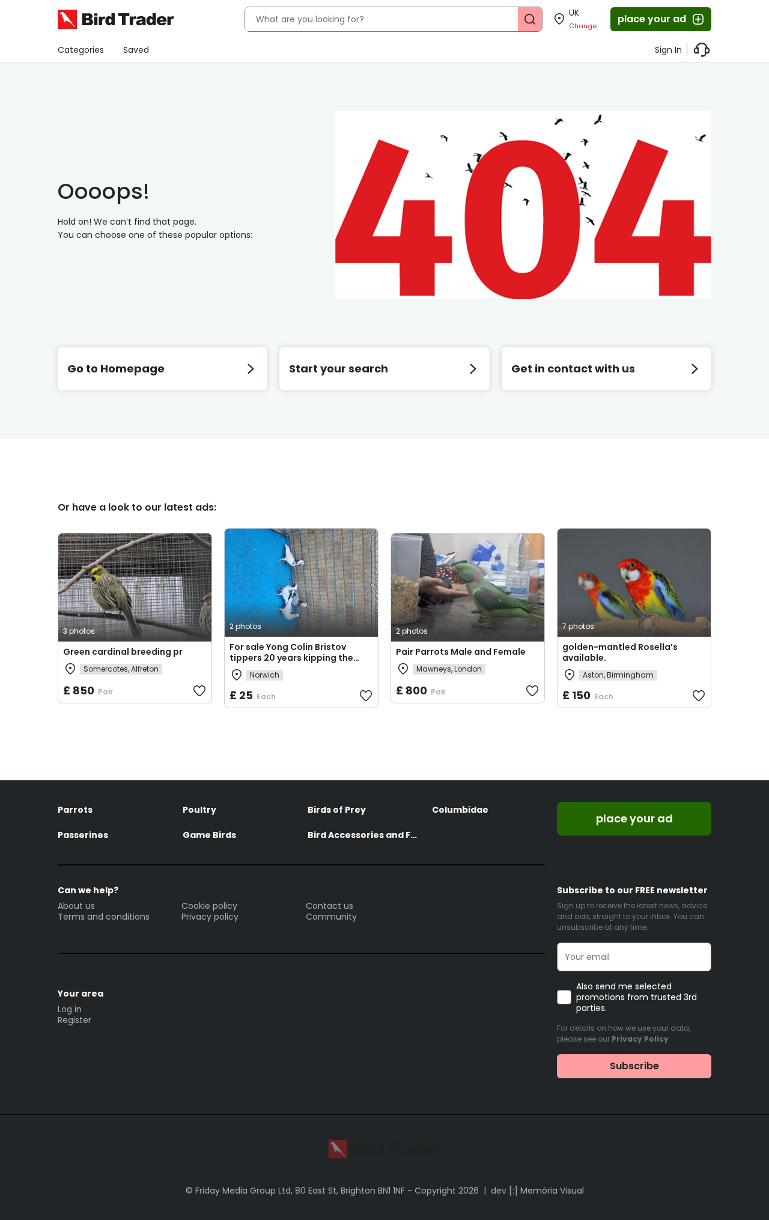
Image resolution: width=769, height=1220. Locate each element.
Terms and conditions (104, 917)
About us (76, 906)
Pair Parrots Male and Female (461, 652)
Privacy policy (210, 917)
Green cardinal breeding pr (123, 652)
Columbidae (460, 809)
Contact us (329, 906)
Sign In (668, 50)
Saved (136, 50)
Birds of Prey (337, 809)
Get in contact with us (573, 368)
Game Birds (209, 835)
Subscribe (634, 1066)
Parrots (75, 809)
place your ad (652, 19)
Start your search (338, 368)
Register (74, 1020)
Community (331, 917)
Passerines (83, 835)
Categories (81, 50)
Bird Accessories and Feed (364, 835)
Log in (70, 1009)
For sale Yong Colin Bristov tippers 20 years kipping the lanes (291, 658)
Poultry (199, 809)
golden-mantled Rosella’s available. (620, 652)
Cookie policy (209, 906)
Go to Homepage (116, 368)
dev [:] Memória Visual (537, 1191)
